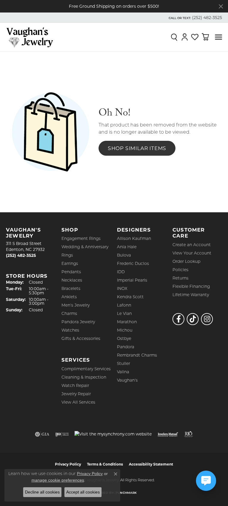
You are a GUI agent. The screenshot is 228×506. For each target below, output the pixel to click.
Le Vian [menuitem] (124, 313)
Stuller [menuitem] (123, 363)
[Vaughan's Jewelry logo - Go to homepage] (29, 37)
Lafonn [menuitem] (124, 305)
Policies (180, 269)
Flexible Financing (191, 286)
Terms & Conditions (105, 464)
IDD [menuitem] (121, 271)
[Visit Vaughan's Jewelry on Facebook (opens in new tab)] (178, 319)
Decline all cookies (42, 492)
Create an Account (191, 244)
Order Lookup (186, 261)
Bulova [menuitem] (124, 255)
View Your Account (191, 253)
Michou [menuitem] (124, 330)
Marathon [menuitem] (127, 321)
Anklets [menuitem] (69, 296)
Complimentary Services (86, 368)
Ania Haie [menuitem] (127, 246)
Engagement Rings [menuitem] (81, 238)
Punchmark (126, 493)
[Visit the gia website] (42, 434)
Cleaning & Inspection (83, 377)
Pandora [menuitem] (125, 346)
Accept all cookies (83, 492)
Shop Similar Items (137, 148)
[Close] (220, 6)
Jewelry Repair (76, 393)
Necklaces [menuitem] (71, 280)
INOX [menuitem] (122, 288)
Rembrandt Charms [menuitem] (137, 355)
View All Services (78, 402)
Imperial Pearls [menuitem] (132, 280)
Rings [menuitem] (67, 255)
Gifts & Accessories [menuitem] (80, 338)
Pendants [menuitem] (71, 271)
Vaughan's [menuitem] (127, 380)
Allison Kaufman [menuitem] (134, 238)
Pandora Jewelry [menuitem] (78, 321)
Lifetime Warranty (190, 294)
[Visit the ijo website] (62, 434)
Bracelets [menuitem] (70, 288)
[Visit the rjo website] (188, 434)
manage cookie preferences (57, 480)
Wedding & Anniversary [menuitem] (84, 246)
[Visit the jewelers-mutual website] (168, 434)
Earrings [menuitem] (69, 263)
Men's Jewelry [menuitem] (75, 305)
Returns (180, 278)
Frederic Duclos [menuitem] (133, 263)
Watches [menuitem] (70, 330)
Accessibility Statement (151, 464)
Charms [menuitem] (69, 313)
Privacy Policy (68, 464)
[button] (194, 18)
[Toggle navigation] (218, 37)
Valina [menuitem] (123, 371)
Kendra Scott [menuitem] (130, 296)
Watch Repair (75, 385)
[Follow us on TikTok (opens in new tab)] (193, 319)
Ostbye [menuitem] (124, 338)
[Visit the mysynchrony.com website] (113, 434)
